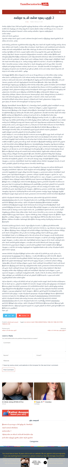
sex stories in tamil (29, 322)
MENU (63, 12)
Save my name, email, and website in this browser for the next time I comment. (31, 365)
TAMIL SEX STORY (58, 322)
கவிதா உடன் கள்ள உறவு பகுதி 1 (9, 329)
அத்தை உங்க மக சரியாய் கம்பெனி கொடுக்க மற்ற (17, 434)
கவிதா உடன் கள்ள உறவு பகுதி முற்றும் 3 (57, 329)
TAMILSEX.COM (6, 324)
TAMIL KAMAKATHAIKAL (41, 322)
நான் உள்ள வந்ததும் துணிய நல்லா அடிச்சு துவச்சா (17, 438)
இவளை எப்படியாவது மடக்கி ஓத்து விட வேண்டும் (17, 424)
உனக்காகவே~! (6, 431)
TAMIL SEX (50, 322)
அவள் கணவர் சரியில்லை (10, 428)
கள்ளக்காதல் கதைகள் (12, 322)
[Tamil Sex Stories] (34, 4)
